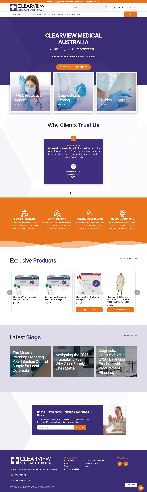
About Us (68, 463)
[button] (11, 292)
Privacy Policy (91, 463)
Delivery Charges (71, 469)
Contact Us (130, 14)
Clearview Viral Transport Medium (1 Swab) (24, 298)
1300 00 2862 (18, 475)
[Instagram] (119, 464)
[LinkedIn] (125, 464)
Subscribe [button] (80, 427)
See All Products (127, 258)
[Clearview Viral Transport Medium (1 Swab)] (26, 284)
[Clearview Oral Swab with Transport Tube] (89, 284)
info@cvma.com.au (21, 480)
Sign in (132, 7)
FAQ (66, 466)
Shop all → (106, 104)
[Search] (106, 7)
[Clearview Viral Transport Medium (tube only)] (57, 284)
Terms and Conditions (94, 460)
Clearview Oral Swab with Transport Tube (87, 298)
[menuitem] (13, 14)
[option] (73, 292)
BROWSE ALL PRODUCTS (73, 67)
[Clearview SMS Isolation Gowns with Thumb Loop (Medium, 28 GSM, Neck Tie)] (120, 284)
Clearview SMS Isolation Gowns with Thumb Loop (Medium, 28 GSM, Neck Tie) (120, 299)
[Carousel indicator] (70, 193)
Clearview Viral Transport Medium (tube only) (55, 298)
